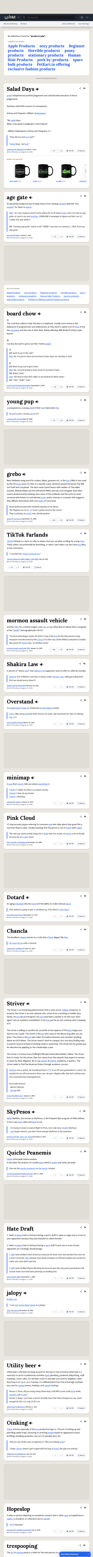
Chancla (9, 948)
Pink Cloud (10, 842)
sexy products (51, 46)
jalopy (9, 1310)
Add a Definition (68, 24)
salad (13, 120)
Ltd (43, 670)
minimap (10, 802)
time (77, 326)
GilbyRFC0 (20, 149)
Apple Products (21, 46)
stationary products (45, 55)
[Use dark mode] (87, 17)
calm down (64, 909)
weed (56, 1448)
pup (31, 413)
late (43, 407)
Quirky (9, 1159)
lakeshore (21, 1407)
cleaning (13, 1394)
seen (66, 1515)
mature (10, 207)
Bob (11, 356)
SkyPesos (10, 1137)
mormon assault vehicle (15, 648)
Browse (24, 24)
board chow (11, 385)
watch (28, 207)
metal (28, 513)
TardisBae (18, 948)
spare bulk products (15, 299)
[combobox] (49, 17)
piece (41, 1162)
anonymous (18, 915)
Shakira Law (11, 685)
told (27, 713)
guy (42, 1033)
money (69, 833)
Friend (12, 789)
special (21, 1385)
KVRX (28, 648)
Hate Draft (10, 1277)
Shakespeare (40, 113)
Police (9, 1429)
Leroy (11, 713)
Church (40, 639)
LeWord (18, 802)
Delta (9, 1118)
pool (24, 1394)
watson (16, 1310)
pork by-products (52, 59)
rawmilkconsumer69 (23, 1530)
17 (31, 510)
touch (68, 827)
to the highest (46, 708)
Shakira (55, 676)
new (50, 824)
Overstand (11, 722)
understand (15, 708)
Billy (11, 213)
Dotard (9, 915)
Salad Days (11, 149)
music (18, 483)
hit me (20, 943)
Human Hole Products (50, 296)
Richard (12, 676)
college (65, 1010)
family (16, 630)
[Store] (82, 17)
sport (47, 1245)
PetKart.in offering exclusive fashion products (39, 66)
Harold (13, 1090)
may (18, 1016)
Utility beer (11, 1407)
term (16, 626)
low (79, 544)
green (9, 95)
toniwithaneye (22, 842)
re (17, 413)
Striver (9, 1096)
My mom (13, 943)
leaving (20, 1552)
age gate (10, 235)
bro (38, 553)
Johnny (19, 1448)
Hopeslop (10, 1530)
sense (68, 903)
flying (50, 937)
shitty (11, 1299)
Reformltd (21, 685)
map (10, 784)
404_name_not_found (24, 1137)
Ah (10, 413)
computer (14, 330)
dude (46, 833)
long (34, 903)
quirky (54, 1162)
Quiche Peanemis (13, 1174)
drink (73, 1391)
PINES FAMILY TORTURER (29, 559)
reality (79, 827)
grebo (9, 519)
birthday (34, 216)
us (35, 909)
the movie (43, 1168)
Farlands (32, 553)
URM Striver (18, 1096)
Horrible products (44, 50)
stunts (32, 1305)
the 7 (11, 717)
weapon (23, 937)
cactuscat (17, 519)
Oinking (9, 1454)
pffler (19, 1277)
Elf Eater (20, 722)
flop (66, 937)
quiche (23, 1168)
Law (26, 670)
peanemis (31, 1168)
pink (26, 837)
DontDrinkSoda (20, 1454)
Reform (37, 670)
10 (13, 1524)
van (44, 626)
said (26, 144)
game (63, 213)
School (44, 1060)
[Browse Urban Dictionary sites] (12, 17)
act (12, 1552)
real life (46, 1518)
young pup (10, 419)
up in (27, 137)
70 (63, 1127)
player (19, 1235)
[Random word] (75, 17)
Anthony (12, 1070)
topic (24, 708)
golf (47, 1375)
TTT (49, 1070)
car (15, 1299)
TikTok (10, 541)
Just (12, 1131)
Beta (69, 1030)
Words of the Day (10, 24)
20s (57, 407)
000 (66, 1127)
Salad (12, 144)
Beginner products (48, 292)
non (37, 1429)
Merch (82, 151)
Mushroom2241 (27, 1174)
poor (20, 1122)
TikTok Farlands (12, 559)
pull (16, 1305)
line (55, 636)
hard (34, 1122)
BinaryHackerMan (24, 385)
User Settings (83, 24)
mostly (20, 784)
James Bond (24, 1305)
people (48, 343)
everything (43, 784)
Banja (18, 235)
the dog (20, 419)
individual (19, 903)
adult (31, 407)
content (62, 203)
